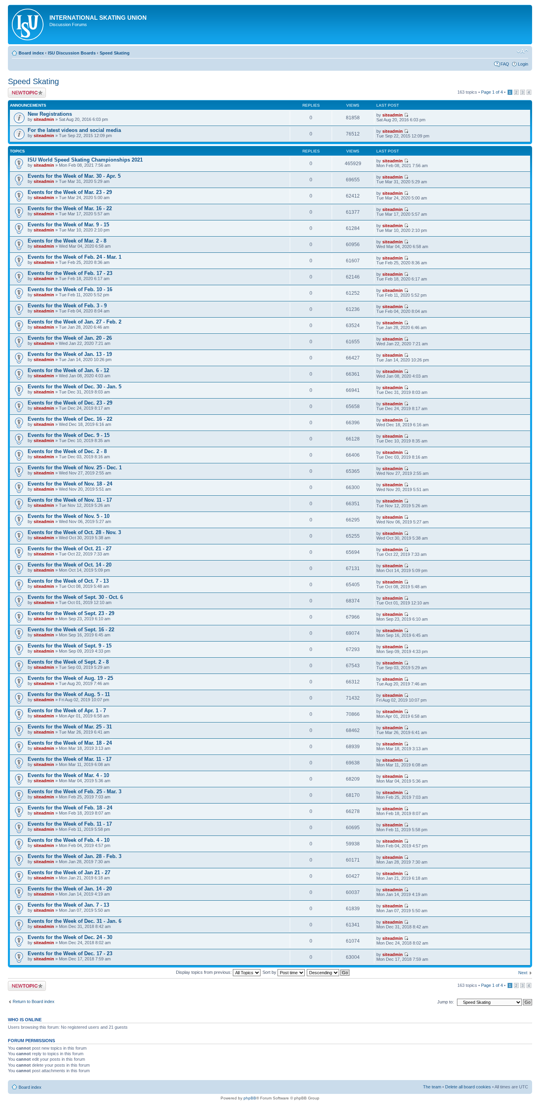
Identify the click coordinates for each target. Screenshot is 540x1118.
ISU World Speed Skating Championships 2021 (85, 160)
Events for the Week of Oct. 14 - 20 (69, 565)
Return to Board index (34, 1001)
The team (432, 1086)
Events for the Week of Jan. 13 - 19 (70, 354)
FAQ (504, 64)
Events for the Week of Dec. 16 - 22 (70, 419)
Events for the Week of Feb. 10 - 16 (70, 289)
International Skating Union (98, 17)
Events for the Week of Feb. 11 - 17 (70, 824)
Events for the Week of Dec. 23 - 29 (70, 403)
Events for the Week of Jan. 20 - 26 (70, 338)
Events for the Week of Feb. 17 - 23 (70, 273)
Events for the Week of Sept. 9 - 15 (69, 646)
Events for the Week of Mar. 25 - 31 (70, 727)
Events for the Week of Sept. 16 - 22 (71, 629)
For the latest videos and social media (74, 130)
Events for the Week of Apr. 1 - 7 (67, 710)
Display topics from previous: (204, 972)
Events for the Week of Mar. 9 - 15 (68, 225)
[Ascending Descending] (328, 972)
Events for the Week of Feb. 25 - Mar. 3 (74, 791)
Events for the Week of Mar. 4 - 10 (68, 775)
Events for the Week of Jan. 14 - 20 (70, 889)
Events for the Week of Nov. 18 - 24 (70, 484)
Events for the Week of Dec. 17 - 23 (70, 953)
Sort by (270, 972)
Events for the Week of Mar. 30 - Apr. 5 (74, 176)
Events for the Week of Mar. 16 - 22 (70, 208)
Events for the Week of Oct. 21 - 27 (69, 548)
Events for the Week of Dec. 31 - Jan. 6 (74, 921)
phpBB (250, 1098)
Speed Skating (115, 53)
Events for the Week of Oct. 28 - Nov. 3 (74, 532)
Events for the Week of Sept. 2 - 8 (68, 662)
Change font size (522, 51)
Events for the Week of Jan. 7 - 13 (68, 905)
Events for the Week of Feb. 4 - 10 (69, 840)
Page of (492, 92)
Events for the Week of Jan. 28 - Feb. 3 (74, 856)
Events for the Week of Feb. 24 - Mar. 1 (74, 257)
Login (523, 64)
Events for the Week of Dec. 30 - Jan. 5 (74, 387)
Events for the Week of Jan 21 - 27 (69, 872)
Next (522, 972)
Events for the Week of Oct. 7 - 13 (68, 581)
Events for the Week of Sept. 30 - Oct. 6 (75, 597)
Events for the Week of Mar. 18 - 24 (70, 743)
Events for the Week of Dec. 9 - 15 (69, 435)
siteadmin (44, 119)
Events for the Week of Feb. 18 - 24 (70, 808)
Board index (31, 53)
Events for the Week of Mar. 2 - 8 (67, 241)
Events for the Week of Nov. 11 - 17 (70, 500)
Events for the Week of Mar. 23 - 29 (70, 192)
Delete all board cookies (468, 1086)
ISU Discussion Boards (72, 53)
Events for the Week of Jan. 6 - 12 (68, 370)
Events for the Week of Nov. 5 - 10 (69, 516)
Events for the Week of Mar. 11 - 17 (69, 759)
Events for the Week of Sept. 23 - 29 (71, 613)
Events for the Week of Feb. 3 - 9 (67, 306)
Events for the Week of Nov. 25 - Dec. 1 (75, 468)
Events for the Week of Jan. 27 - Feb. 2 (74, 322)
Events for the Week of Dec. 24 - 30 (70, 937)
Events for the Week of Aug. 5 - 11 (69, 694)
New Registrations (50, 114)
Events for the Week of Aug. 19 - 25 (70, 678)
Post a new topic (24, 90)
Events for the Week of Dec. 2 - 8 (67, 451)
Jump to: (445, 1001)
